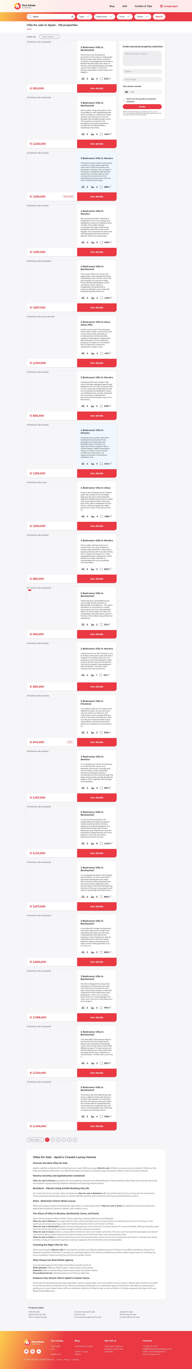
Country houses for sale (84, 1312)
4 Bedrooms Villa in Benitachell (92, 268)
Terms (59, 1360)
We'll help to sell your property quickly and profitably (114, 1349)
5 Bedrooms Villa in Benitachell (92, 594)
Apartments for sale (37, 1314)
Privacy (67, 1360)
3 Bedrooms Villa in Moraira (97, 158)
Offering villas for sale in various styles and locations (70, 1268)
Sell (124, 6)
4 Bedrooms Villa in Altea (95, 488)
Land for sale (79, 1314)
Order (142, 106)
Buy (112, 6)
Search (159, 16)
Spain (29, 29)
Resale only (56, 1354)
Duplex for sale (126, 1312)
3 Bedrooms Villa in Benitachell (92, 48)
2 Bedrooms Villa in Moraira (97, 648)
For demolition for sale (129, 1317)
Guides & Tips (143, 6)
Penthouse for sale (128, 1314)
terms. (125, 113)
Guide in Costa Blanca (81, 1353)
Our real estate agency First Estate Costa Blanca (92, 1252)
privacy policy (153, 111)
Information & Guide (84, 1346)
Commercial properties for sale (87, 1317)
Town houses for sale (37, 1317)
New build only (55, 1347)
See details (96, 88)
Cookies (75, 1360)
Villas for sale (34, 1312)
